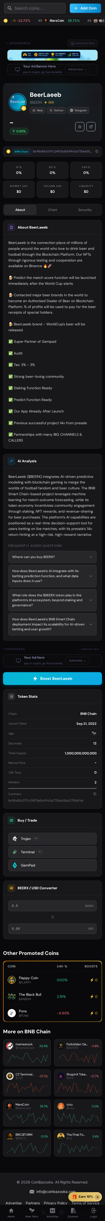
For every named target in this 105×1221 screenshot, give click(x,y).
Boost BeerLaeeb (56, 678)
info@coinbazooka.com (56, 1191)
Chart (52, 210)
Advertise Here (85, 43)
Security (85, 210)
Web (40, 110)
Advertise (14, 1203)
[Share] (91, 126)
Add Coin (89, 8)
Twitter (58, 110)
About (20, 210)
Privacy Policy (55, 1203)
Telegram (80, 110)
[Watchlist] (79, 126)
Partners (33, 1203)
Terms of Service (85, 1203)
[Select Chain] (5, 20)
